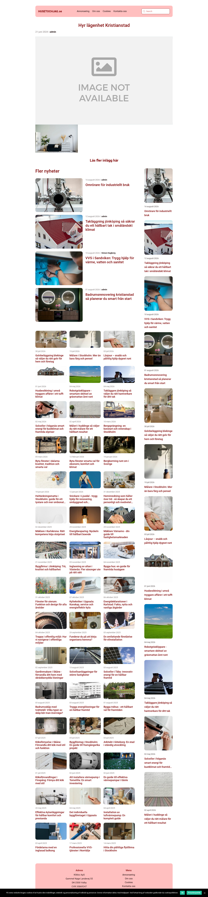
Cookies (107, 11)
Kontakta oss (120, 11)
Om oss (96, 11)
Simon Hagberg (108, 253)
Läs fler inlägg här (104, 160)
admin (53, 32)
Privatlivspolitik (194, 893)
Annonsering (83, 11)
